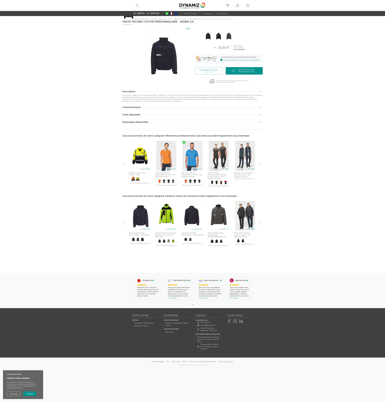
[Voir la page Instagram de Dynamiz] (235, 321)
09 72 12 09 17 (205, 322)
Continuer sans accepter (14, 374)
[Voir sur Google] (137, 280)
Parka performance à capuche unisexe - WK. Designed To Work (242, 235)
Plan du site (175, 361)
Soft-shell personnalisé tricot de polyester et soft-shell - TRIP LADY (165, 235)
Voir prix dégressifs (239, 49)
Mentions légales (157, 361)
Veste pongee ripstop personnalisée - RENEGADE (139, 234)
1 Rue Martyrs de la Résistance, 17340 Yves (208, 329)
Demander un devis (209, 71)
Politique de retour (141, 326)
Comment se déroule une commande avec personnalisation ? (241, 60)
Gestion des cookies (225, 362)
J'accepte (29, 394)
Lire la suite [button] (170, 298)
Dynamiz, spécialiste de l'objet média (176, 324)
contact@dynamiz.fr (208, 325)
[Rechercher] (137, 5)
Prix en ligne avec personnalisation (246, 71)
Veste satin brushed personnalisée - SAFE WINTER (192, 234)
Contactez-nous (202, 320)
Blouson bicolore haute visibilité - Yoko (137, 174)
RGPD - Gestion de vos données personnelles (199, 361)
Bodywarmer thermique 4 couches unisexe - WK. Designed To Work (243, 175)
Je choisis (13, 394)
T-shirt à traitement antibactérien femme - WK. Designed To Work (165, 175)
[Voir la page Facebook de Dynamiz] (229, 321)
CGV (167, 361)
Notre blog (169, 332)
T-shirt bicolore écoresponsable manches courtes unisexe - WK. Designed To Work (217, 176)
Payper (188, 28)
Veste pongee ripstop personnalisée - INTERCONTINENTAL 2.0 (217, 235)
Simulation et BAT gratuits (143, 323)
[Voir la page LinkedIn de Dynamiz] (241, 321)
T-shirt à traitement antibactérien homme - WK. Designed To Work (191, 175)
